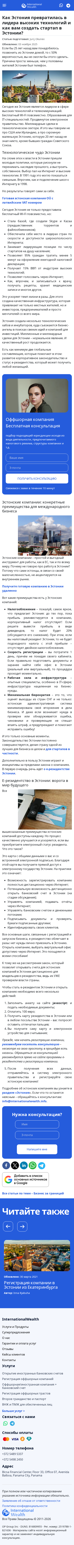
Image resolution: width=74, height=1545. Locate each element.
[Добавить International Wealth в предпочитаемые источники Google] (25, 1179)
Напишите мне (37, 1149)
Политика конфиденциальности (24, 1506)
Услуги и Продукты (15, 1327)
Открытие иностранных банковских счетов (32, 1373)
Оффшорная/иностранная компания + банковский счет (29, 1386)
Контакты (9, 1360)
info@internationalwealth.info (24, 1101)
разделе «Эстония (15, 1093)
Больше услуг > (13, 1411)
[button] (22, 1227)
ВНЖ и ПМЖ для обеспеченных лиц (27, 1404)
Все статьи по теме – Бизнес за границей (33, 1193)
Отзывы (7, 1349)
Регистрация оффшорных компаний (27, 1379)
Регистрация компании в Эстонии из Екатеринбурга (30, 1284)
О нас (6, 1338)
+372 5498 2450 (12, 1459)
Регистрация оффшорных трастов (26, 1393)
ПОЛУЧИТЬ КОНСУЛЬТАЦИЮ (37, 479)
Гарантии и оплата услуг (19, 1343)
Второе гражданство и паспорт (24, 1399)
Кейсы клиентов (13, 1354)
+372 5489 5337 (12, 1454)
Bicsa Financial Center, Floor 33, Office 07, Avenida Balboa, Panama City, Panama (35, 1473)
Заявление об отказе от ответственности (31, 1501)
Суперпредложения (16, 1332)
